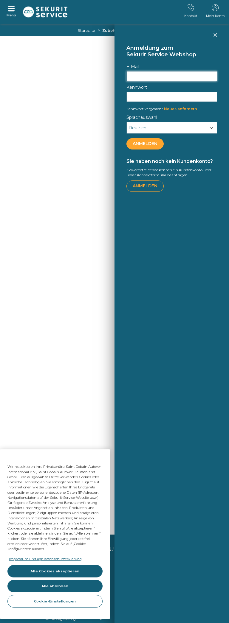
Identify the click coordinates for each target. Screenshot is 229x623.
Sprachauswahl (141, 117)
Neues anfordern (161, 109)
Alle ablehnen (55, 586)
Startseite (86, 30)
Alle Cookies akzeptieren (55, 571)
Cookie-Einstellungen (55, 601)
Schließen (215, 37)
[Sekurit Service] (45, 12)
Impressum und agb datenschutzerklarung (45, 559)
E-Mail (132, 66)
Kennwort (136, 87)
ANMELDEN (145, 143)
